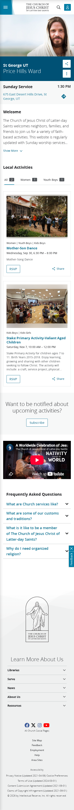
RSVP (13, 269)
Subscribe (37, 422)
